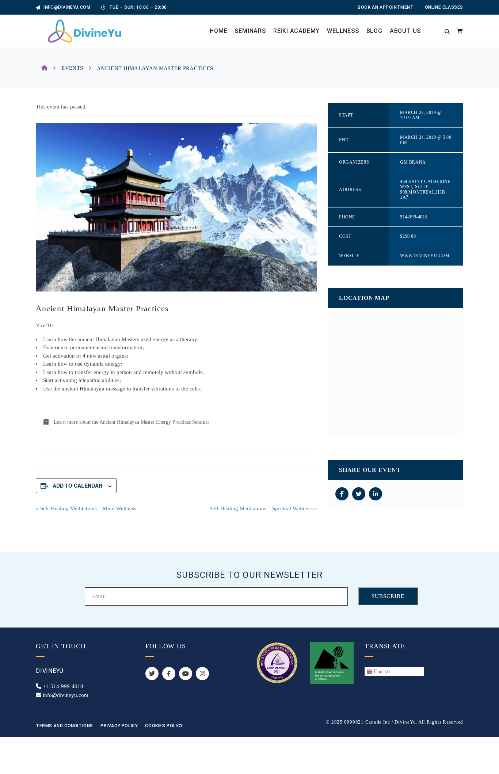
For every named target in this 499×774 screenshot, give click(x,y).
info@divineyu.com (66, 7)
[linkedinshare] (375, 493)
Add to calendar (77, 485)
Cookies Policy (164, 725)
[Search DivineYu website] (447, 31)
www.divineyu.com (425, 255)
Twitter (152, 673)
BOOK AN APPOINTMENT (386, 7)
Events (72, 68)
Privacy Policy (119, 725)
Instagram (202, 673)
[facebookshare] (341, 493)
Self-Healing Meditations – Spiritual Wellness (263, 508)
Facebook (168, 673)
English (381, 671)
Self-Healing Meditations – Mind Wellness (86, 508)
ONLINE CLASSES (444, 7)
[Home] (44, 68)
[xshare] (358, 493)
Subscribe (388, 596)
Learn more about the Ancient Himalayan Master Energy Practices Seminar (131, 422)
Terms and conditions (64, 725)
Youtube (185, 673)
